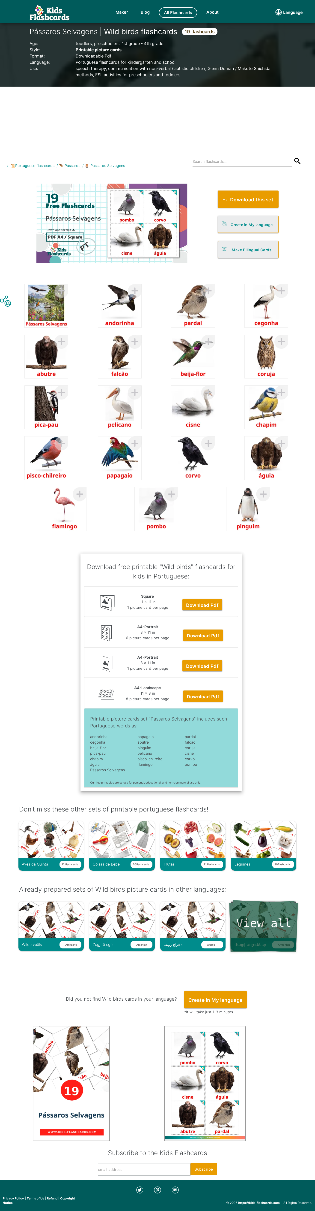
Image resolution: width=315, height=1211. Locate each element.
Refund (52, 1198)
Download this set (251, 200)
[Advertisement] (157, 119)
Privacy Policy (13, 1198)
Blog (145, 12)
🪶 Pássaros (69, 165)
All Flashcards (178, 12)
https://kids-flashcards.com (259, 1203)
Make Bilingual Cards (251, 250)
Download (202, 605)
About (212, 12)
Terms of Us (35, 1198)
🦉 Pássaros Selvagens (105, 165)
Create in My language (252, 224)
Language (284, 12)
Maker (122, 12)
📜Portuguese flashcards (32, 165)
